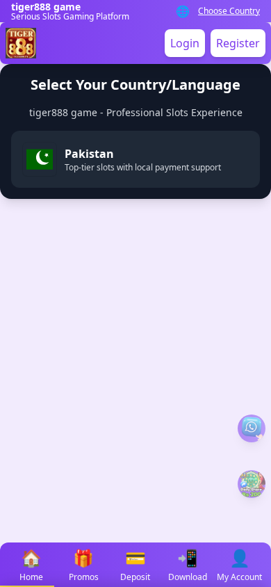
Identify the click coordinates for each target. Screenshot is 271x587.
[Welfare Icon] (251, 428)
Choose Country (229, 11)
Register (238, 43)
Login (184, 43)
